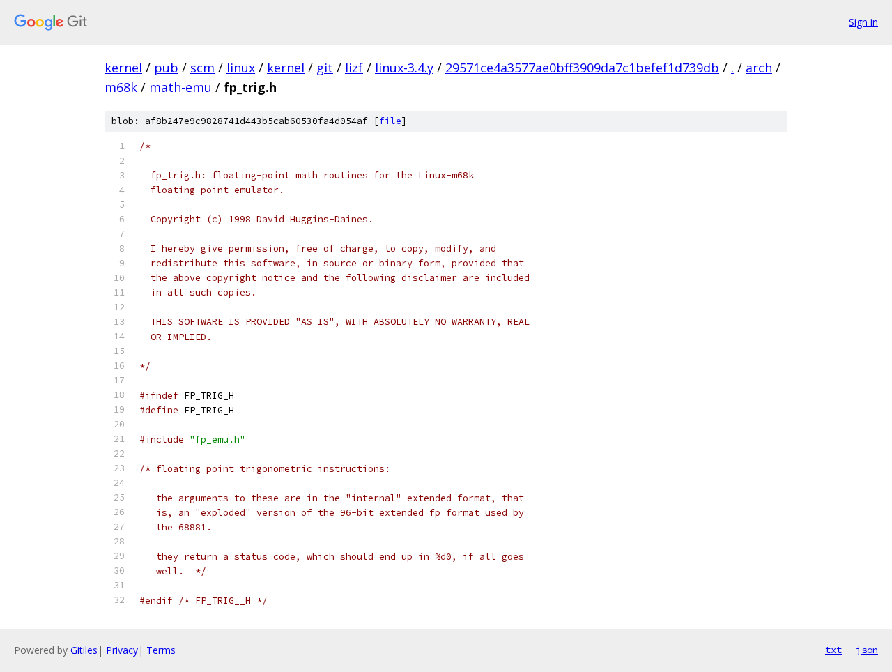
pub (166, 67)
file (390, 121)
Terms (161, 650)
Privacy (122, 650)
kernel (123, 67)
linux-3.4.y (404, 67)
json (867, 649)
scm (202, 67)
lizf (354, 67)
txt (833, 649)
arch (759, 67)
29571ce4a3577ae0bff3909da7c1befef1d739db (582, 67)
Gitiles (84, 650)
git (324, 67)
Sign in (863, 22)
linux (240, 67)
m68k (121, 87)
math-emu (180, 87)
